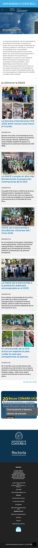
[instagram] (35, 31)
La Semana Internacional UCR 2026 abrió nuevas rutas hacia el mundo (17, 124)
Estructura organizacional (18, 514)
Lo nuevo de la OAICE (18, 501)
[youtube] (35, 27)
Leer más (10, 418)
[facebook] (35, 22)
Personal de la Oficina (18, 523)
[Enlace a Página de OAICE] (19, 10)
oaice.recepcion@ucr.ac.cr (18, 492)
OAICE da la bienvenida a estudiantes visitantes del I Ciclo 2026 (15, 230)
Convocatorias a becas (18, 498)
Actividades (18, 504)
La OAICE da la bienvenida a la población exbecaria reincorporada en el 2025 (16, 285)
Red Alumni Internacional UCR (18, 508)
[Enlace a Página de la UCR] (19, 3)
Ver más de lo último (30, 382)
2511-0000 (29, 544)
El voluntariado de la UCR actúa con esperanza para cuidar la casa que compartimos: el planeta (15, 352)
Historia (18, 520)
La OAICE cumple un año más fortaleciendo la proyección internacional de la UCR (17, 179)
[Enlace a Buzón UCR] (18, 529)
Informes (18, 517)
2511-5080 (18, 489)
